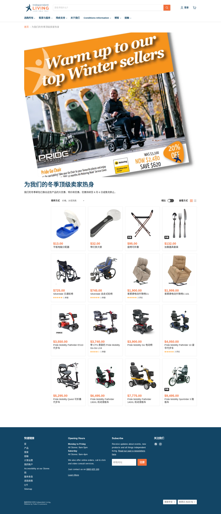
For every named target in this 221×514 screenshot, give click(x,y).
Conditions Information (97, 18)
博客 (117, 18)
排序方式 (55, 200)
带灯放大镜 (96, 247)
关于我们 (75, 18)
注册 (142, 462)
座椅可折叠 (133, 247)
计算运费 (28, 460)
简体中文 (168, 502)
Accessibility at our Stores (36, 468)
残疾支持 (61, 18)
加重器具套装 (171, 247)
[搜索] (166, 8)
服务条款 (28, 477)
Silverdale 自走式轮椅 (101, 294)
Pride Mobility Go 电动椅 (139, 345)
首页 (26, 27)
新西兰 (186, 502)
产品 (26, 448)
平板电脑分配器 (61, 247)
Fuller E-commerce (40, 504)
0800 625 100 (92, 469)
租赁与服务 (45, 18)
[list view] (195, 200)
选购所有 (29, 18)
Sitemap (28, 489)
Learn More (73, 475)
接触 (127, 18)
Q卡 (26, 485)
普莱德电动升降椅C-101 (176, 294)
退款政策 (28, 481)
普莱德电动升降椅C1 (138, 294)
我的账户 (28, 464)
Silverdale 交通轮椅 (63, 294)
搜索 (26, 452)
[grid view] (191, 200)
